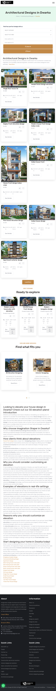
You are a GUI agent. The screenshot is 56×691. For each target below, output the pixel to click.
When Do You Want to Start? (15, 63)
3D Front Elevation (24, 55)
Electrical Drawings (39, 57)
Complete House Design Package (32, 59)
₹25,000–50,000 (38, 71)
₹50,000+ (12, 73)
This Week (12, 65)
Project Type (11, 40)
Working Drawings (25, 57)
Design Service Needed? (14, 52)
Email (9, 32)
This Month (22, 65)
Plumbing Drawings (15, 59)
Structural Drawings (38, 55)
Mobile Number (12, 24)
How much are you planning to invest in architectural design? (24, 69)
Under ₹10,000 (14, 71)
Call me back (40, 81)
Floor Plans (13, 55)
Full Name (10, 17)
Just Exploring (42, 65)
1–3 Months (32, 65)
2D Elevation (13, 57)
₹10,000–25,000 (25, 71)
